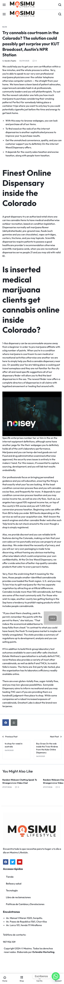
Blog (4, 27)
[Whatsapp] (56, 976)
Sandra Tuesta (10, 61)
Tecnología (12, 890)
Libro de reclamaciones (18, 897)
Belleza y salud (13, 883)
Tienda (9, 876)
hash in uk (31, 87)
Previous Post (11, 737)
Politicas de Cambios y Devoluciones (25, 904)
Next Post (54, 737)
